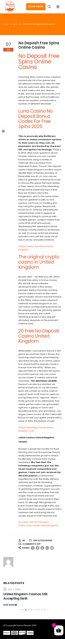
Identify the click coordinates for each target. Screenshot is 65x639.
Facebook (32, 548)
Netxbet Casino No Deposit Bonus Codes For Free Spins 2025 (28, 596)
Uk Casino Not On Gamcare (33, 522)
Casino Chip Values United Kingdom (38, 525)
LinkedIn (42, 548)
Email (52, 548)
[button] (20, 609)
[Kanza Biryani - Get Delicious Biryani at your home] (10, 6)
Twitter (37, 548)
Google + (47, 548)
